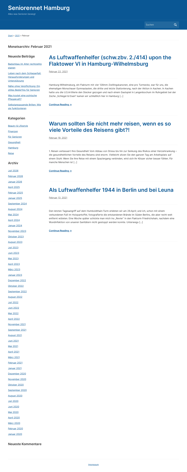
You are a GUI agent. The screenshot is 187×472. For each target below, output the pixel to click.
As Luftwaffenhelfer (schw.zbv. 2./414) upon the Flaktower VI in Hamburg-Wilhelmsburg (110, 60)
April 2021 (13, 351)
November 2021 (17, 324)
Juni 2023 (13, 252)
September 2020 (17, 390)
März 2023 (14, 269)
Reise (11, 153)
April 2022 (14, 318)
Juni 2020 (13, 406)
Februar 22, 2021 (58, 71)
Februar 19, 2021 (58, 137)
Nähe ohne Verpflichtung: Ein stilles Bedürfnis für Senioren (24, 88)
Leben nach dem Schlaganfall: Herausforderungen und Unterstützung (24, 77)
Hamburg (13, 147)
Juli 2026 (13, 170)
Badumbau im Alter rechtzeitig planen (25, 65)
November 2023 (17, 231)
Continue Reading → (60, 104)
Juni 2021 (13, 340)
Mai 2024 (13, 214)
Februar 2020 (15, 428)
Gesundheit (14, 142)
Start (10, 35)
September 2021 (17, 329)
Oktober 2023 (16, 236)
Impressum (93, 464)
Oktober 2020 (16, 384)
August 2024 (15, 209)
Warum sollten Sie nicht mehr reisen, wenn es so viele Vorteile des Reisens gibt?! (110, 126)
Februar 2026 (15, 176)
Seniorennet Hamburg (39, 7)
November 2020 (17, 379)
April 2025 (14, 187)
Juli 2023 (13, 247)
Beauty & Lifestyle (18, 125)
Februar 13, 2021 (58, 197)
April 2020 (14, 417)
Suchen (175, 25)
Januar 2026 (15, 181)
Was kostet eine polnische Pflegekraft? (22, 97)
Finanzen (13, 131)
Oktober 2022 (16, 285)
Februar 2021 (15, 362)
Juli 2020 (13, 401)
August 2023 (15, 242)
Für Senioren (15, 136)
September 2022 (17, 291)
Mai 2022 (13, 313)
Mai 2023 (13, 258)
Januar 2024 (15, 225)
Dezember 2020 (17, 373)
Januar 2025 (15, 198)
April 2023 (14, 264)
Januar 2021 (15, 368)
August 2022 (15, 296)
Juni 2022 (13, 307)
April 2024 (14, 220)
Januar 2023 (15, 275)
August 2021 (15, 335)
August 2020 (15, 395)
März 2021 (14, 357)
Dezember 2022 (17, 280)
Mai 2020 (13, 412)
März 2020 (14, 423)
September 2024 (17, 203)
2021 (17, 35)
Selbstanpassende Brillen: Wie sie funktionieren (24, 106)
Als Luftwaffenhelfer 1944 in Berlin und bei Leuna (111, 190)
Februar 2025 (15, 192)
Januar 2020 (15, 434)
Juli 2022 (13, 302)
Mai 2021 (13, 346)
